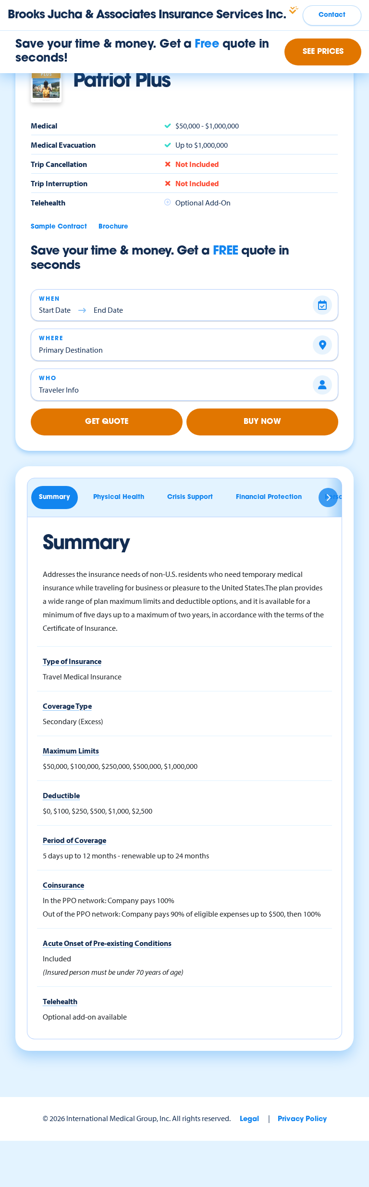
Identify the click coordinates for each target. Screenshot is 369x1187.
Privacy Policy (302, 1119)
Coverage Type (67, 706)
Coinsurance (63, 885)
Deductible (61, 795)
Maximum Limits (71, 750)
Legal (249, 1119)
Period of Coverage (74, 840)
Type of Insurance (72, 661)
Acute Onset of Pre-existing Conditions (107, 943)
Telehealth (60, 1001)
